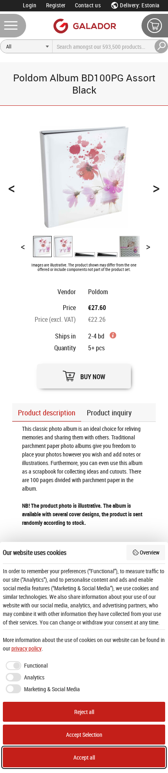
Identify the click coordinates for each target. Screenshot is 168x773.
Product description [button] (46, 412)
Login (30, 5)
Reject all (84, 712)
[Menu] (13, 25)
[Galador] (84, 26)
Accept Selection (84, 734)
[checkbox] (25, 665)
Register (56, 5)
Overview (149, 552)
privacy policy (26, 648)
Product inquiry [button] (109, 412)
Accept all (84, 757)
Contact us (88, 5)
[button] (84, 374)
